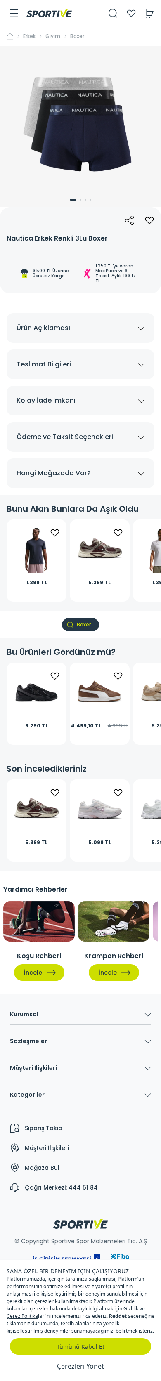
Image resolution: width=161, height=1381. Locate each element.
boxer (77, 36)
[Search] (113, 13)
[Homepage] (49, 13)
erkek (29, 36)
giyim (52, 36)
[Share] (130, 220)
